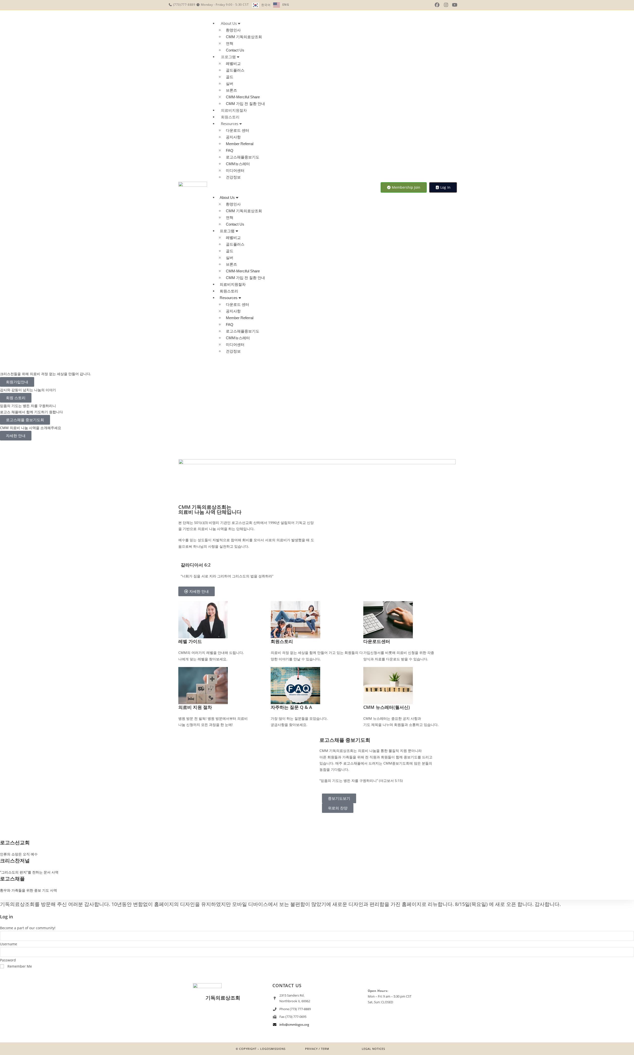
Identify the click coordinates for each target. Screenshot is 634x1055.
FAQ (229, 150)
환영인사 (233, 30)
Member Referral (239, 144)
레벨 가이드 (190, 641)
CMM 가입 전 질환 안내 (245, 104)
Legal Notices (373, 1049)
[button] (291, 187)
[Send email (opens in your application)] (462, 4)
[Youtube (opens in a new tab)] (454, 4)
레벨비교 (233, 63)
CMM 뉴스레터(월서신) (386, 707)
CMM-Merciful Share (243, 97)
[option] (281, 4)
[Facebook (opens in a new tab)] (437, 4)
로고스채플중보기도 (242, 157)
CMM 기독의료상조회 (244, 37)
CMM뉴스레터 (238, 164)
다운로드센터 (376, 641)
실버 (229, 83)
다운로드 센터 (237, 130)
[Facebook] (237, 1017)
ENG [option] (285, 4)
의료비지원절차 (234, 110)
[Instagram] (223, 1017)
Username (8, 944)
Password (8, 960)
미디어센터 (235, 170)
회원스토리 (230, 116)
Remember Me (19, 966)
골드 (229, 77)
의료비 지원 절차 (195, 707)
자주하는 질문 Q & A (291, 707)
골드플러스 (235, 70)
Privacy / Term (317, 1049)
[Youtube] (208, 1017)
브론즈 (231, 90)
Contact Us (235, 50)
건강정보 (233, 177)
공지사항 (233, 137)
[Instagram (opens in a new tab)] (446, 4)
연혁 (229, 43)
